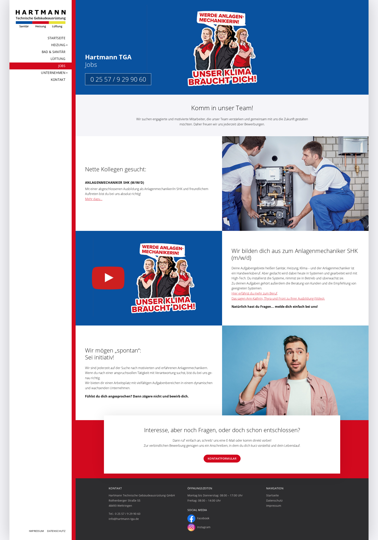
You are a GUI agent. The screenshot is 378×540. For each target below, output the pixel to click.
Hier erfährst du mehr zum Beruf (254, 293)
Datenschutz (56, 531)
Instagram (203, 527)
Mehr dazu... (93, 199)
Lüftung (58, 59)
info (124, 519)
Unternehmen (53, 73)
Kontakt (58, 79)
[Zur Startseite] (40, 19)
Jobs (61, 66)
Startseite (56, 38)
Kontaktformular (222, 458)
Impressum (36, 531)
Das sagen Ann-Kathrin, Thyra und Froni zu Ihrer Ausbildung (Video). (278, 298)
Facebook (202, 518)
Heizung (58, 45)
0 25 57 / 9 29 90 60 (118, 79)
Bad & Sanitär (53, 52)
